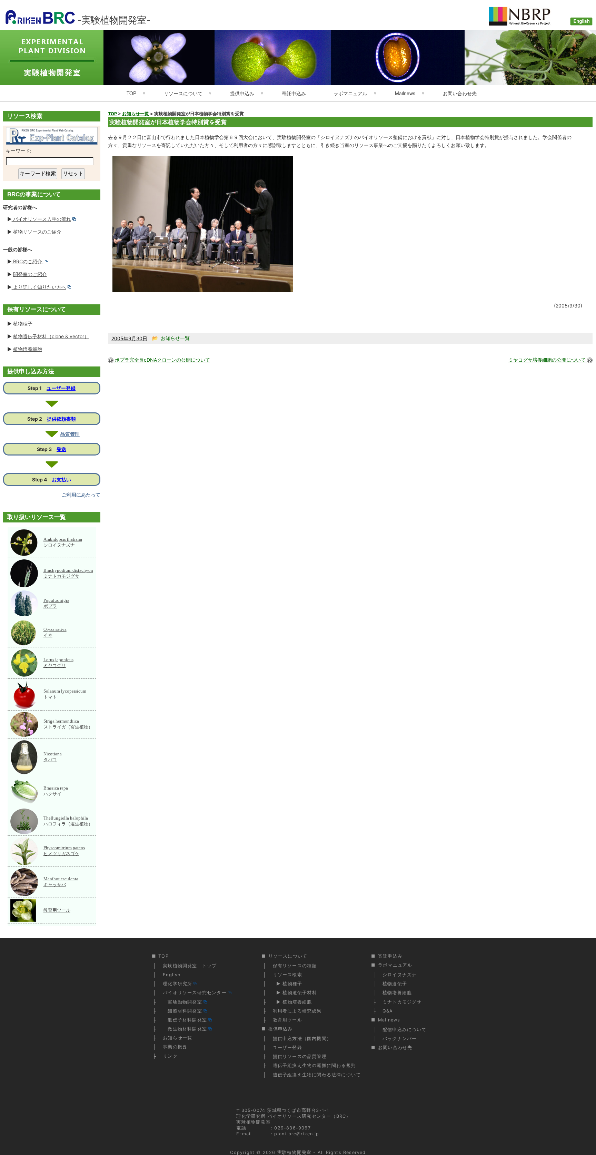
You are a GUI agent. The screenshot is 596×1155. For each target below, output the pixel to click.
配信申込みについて (405, 1029)
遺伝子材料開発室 (185, 1019)
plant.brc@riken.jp (296, 1133)
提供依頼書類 (61, 419)
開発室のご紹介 (30, 274)
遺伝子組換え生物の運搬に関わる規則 (314, 1065)
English (171, 974)
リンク (170, 1056)
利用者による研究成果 (297, 1011)
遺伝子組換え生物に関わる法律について (317, 1074)
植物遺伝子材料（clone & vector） (51, 336)
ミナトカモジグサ (402, 1002)
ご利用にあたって (81, 495)
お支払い (61, 479)
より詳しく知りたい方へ (39, 287)
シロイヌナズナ (400, 974)
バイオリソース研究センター (195, 992)
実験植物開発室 (294, 1152)
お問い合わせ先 (460, 93)
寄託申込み (294, 93)
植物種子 (22, 323)
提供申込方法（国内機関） (302, 1038)
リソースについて (183, 93)
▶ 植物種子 (287, 983)
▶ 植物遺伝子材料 (295, 992)
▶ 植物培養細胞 (292, 1002)
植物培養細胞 (27, 349)
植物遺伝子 (395, 983)
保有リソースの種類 (295, 965)
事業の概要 (175, 1046)
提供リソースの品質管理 (300, 1056)
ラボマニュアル (350, 93)
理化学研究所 (177, 983)
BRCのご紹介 (27, 261)
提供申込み (242, 93)
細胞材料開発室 (182, 1011)
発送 (61, 449)
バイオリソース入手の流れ (41, 219)
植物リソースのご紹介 (37, 232)
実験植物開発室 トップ (190, 965)
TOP (131, 93)
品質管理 (70, 434)
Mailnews (405, 93)
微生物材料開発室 (185, 1028)
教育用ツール (56, 910)
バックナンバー (400, 1038)
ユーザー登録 (61, 388)
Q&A (388, 1011)
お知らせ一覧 (177, 1037)
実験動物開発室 (182, 1002)
